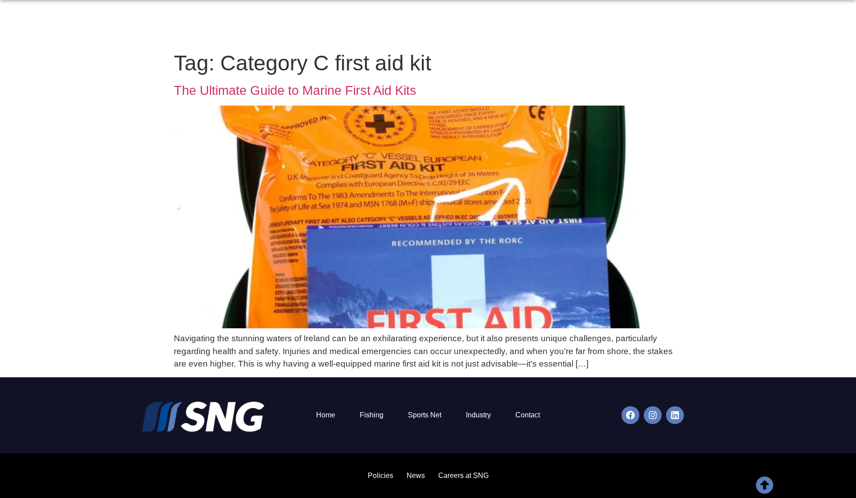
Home (474, 25)
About (508, 25)
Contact (729, 25)
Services (546, 25)
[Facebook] (630, 415)
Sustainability (598, 25)
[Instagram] (653, 415)
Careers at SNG (463, 475)
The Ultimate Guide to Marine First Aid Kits (295, 90)
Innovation (652, 25)
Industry (478, 415)
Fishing (371, 415)
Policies (380, 475)
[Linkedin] (675, 415)
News (692, 25)
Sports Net (424, 415)
